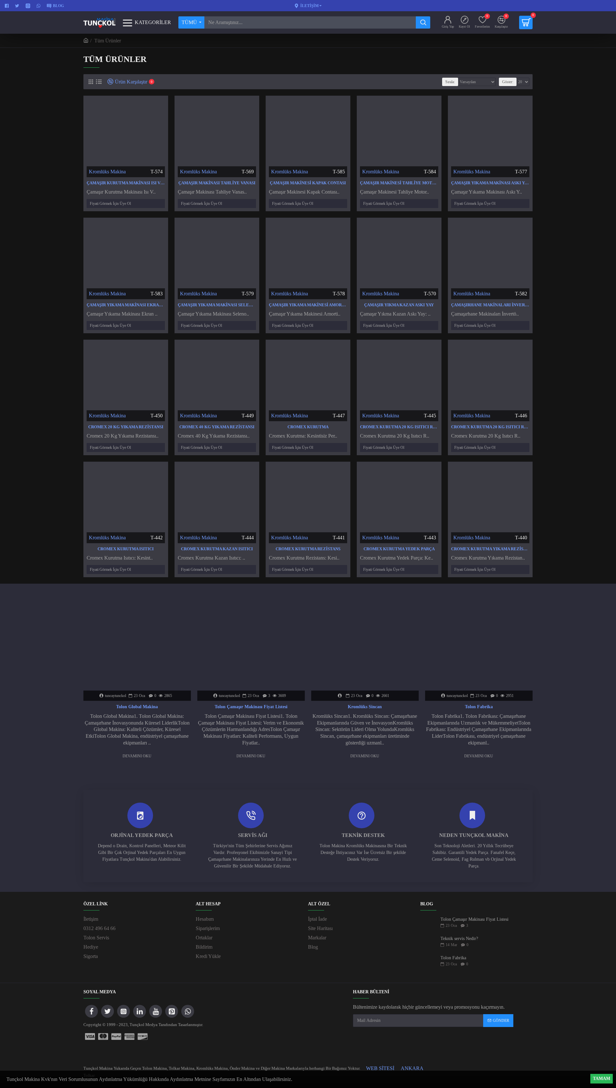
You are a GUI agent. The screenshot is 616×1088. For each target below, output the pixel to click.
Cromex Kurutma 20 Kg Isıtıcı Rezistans (399, 426)
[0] (526, 22)
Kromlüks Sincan (365, 706)
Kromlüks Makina (107, 171)
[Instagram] (123, 1011)
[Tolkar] (129, 1036)
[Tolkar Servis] (90, 1036)
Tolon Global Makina (137, 706)
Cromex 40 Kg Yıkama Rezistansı (216, 426)
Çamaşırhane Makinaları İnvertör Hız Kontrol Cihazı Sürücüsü (490, 304)
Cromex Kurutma (308, 426)
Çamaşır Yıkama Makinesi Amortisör (308, 304)
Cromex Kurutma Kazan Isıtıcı (217, 548)
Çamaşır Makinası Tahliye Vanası (216, 182)
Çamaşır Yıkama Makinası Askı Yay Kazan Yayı (490, 182)
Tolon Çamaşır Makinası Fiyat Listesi (251, 706)
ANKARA (412, 1068)
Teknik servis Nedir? (459, 938)
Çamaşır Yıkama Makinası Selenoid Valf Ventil (217, 304)
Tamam (601, 1078)
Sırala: (450, 82)
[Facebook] (91, 1011)
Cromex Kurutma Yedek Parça (399, 548)
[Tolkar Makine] (143, 1036)
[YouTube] (155, 1011)
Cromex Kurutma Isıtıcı (126, 548)
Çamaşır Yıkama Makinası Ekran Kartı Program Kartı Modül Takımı (126, 304)
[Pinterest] (171, 1011)
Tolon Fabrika (479, 706)
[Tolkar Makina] (116, 1036)
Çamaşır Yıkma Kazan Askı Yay (399, 304)
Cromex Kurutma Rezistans (308, 548)
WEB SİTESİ (380, 1068)
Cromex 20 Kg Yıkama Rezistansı (125, 426)
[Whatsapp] (187, 1011)
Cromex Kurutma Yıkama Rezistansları (490, 548)
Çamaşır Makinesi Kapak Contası (308, 182)
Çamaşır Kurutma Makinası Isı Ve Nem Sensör (126, 182)
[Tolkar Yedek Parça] (103, 1036)
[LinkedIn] (139, 1011)
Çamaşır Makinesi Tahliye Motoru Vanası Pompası (399, 182)
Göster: (507, 82)
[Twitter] (107, 1011)
